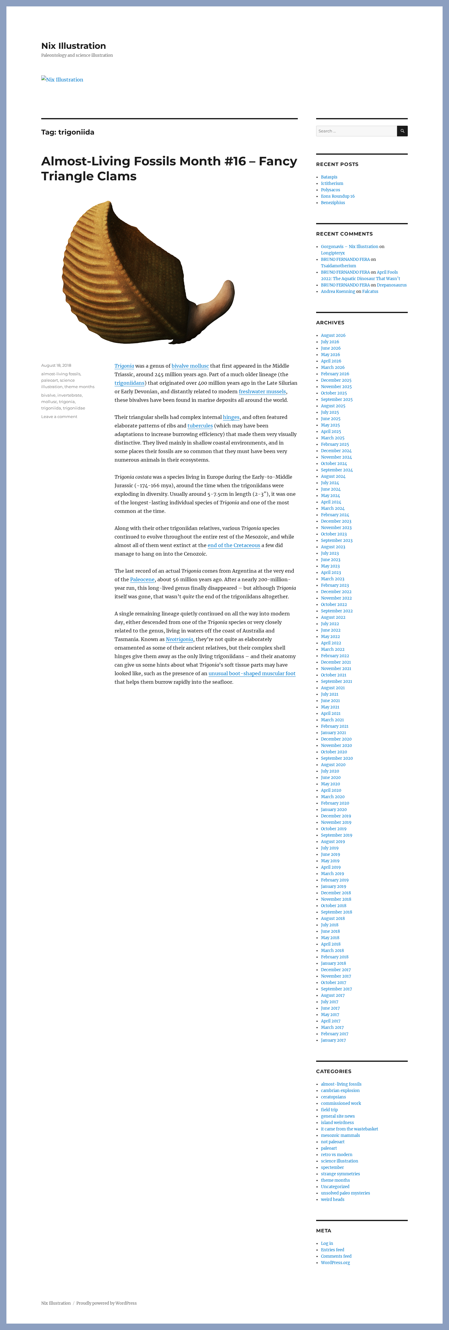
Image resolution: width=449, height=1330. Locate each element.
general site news (338, 1116)
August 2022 (333, 617)
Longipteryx (333, 253)
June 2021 (330, 700)
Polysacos (330, 190)
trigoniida (51, 407)
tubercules (200, 426)
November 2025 (336, 386)
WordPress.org (335, 1262)
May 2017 (330, 1014)
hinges (231, 417)
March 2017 (332, 1027)
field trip (329, 1109)
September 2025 (337, 399)
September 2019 (336, 835)
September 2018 (336, 912)
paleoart (49, 380)
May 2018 (330, 937)
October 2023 (334, 534)
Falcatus (370, 291)
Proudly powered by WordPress (106, 1303)
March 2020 (333, 796)
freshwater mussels (262, 391)
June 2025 (331, 418)
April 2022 (331, 643)
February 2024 (335, 514)
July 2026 (330, 341)
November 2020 (336, 745)
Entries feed (332, 1250)
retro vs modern (336, 1154)
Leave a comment (59, 416)
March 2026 (333, 367)
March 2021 (332, 720)
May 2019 (330, 860)
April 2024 (331, 502)
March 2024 (333, 508)
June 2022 (331, 630)
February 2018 (335, 957)
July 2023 (330, 553)
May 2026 (330, 354)
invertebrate (69, 395)
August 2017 (333, 995)
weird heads (333, 1199)
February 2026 (335, 374)
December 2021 (336, 662)
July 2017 (329, 1001)
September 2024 (337, 470)
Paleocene (142, 579)
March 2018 (332, 950)
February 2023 (335, 585)
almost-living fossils (60, 373)
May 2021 (330, 707)
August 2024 (333, 476)
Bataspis (329, 177)
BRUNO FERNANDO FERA (345, 259)
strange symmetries (340, 1174)
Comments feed (336, 1256)
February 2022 (335, 655)
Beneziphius (333, 202)
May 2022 (330, 636)
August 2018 (333, 918)
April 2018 (331, 944)
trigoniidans (129, 383)
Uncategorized (335, 1186)
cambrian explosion (340, 1090)
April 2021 (331, 713)
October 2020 (334, 752)
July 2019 (330, 848)
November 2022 (336, 598)
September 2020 (337, 758)
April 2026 (331, 361)
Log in (327, 1243)
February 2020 (335, 803)
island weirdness (337, 1122)
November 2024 (336, 457)
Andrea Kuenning (338, 291)
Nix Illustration (73, 46)
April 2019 (331, 867)
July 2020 (330, 771)
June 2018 (330, 931)
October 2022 (334, 604)
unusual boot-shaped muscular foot (252, 673)
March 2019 (332, 873)
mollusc (49, 401)
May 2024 (330, 495)
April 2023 (331, 572)
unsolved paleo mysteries (345, 1193)
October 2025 (334, 393)
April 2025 (331, 431)
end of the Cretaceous (234, 545)
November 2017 (336, 976)
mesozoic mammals (340, 1135)
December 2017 (336, 969)
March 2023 (332, 579)
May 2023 (330, 566)
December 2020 (336, 739)
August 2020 (333, 764)
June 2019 (330, 854)
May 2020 (330, 784)
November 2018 (336, 899)
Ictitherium (332, 183)
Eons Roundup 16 (338, 196)
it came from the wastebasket (349, 1129)
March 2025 (333, 438)
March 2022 (333, 649)
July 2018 (329, 925)
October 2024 (334, 463)
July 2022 (330, 623)
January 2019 (333, 886)
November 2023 (336, 527)
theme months (79, 386)
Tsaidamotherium (338, 266)
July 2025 (330, 412)
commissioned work (341, 1103)
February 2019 (335, 880)
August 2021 (333, 687)
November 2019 (336, 822)
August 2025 (333, 406)
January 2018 (333, 963)
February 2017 (335, 1033)
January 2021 (333, 732)
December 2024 (336, 450)
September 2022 (337, 611)
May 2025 (330, 425)
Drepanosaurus (392, 285)
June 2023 (330, 559)
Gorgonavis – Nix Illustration (349, 246)
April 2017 (331, 1021)
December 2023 (336, 521)
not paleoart (333, 1141)
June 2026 (331, 348)
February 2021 (335, 726)
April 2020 (331, 790)
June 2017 (330, 1008)
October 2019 (334, 828)
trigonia (67, 401)
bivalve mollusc (190, 366)
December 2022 (336, 591)
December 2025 (336, 380)
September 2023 (336, 540)
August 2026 (333, 335)
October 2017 (333, 982)
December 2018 (336, 893)
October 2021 (333, 675)
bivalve (48, 395)
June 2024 (331, 489)
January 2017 (333, 1040)
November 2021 (336, 668)
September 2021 (336, 681)
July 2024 (330, 482)
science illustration (339, 1161)
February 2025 (335, 444)
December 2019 (336, 816)
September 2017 (336, 989)
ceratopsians (333, 1097)
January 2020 (334, 809)
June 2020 (331, 777)
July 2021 (329, 694)
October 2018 (333, 905)
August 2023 (333, 547)
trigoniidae (74, 407)
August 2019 (333, 841)
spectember (332, 1167)
